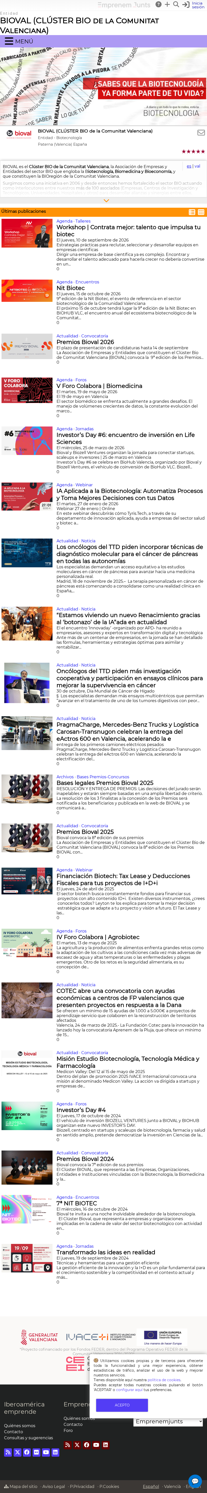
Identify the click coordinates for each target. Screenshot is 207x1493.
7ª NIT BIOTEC (77, 1203)
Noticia (88, 541)
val (197, 166)
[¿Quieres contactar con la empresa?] (201, 133)
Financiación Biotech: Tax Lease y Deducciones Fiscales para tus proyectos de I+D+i (123, 879)
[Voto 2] (189, 151)
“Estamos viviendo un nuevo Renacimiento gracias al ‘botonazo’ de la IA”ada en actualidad (128, 618)
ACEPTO (122, 1405)
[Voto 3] (193, 151)
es (189, 166)
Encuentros (87, 282)
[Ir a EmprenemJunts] (124, 7)
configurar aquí (129, 1390)
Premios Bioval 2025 (86, 831)
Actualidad (67, 336)
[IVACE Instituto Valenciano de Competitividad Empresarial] (78, 1345)
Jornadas (84, 428)
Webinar (84, 485)
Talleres (83, 221)
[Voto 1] (184, 151)
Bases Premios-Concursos (103, 777)
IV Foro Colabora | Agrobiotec (99, 937)
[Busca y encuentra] (176, 4)
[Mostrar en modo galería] (201, 213)
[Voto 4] (198, 151)
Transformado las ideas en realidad (107, 1252)
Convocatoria (94, 336)
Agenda (64, 221)
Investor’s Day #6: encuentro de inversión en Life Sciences (126, 438)
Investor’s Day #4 (82, 1109)
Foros (81, 380)
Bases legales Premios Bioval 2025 (106, 782)
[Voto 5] (203, 151)
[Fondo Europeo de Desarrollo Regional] (162, 1345)
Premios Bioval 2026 (86, 341)
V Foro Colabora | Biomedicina (100, 385)
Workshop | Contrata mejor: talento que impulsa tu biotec (129, 231)
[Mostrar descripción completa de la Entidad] (103, 200)
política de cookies (164, 1380)
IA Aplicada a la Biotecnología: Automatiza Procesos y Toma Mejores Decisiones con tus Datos (130, 494)
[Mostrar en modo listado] (192, 213)
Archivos (65, 777)
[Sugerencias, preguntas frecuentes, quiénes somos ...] (158, 4)
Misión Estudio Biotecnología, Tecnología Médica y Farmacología (128, 1062)
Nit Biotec (71, 287)
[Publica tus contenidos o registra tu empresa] (167, 4)
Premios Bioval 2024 (86, 1158)
